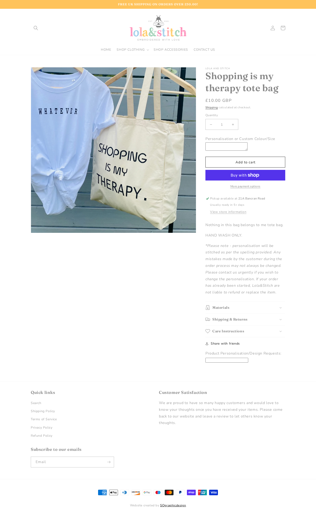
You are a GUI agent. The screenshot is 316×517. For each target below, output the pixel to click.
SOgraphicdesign (173, 505)
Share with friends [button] (225, 343)
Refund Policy (42, 435)
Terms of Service (44, 419)
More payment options (245, 186)
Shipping (211, 107)
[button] (36, 28)
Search (36, 403)
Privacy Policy (41, 427)
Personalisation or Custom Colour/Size (240, 138)
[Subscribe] (109, 462)
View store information (228, 212)
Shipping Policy (43, 411)
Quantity (211, 115)
